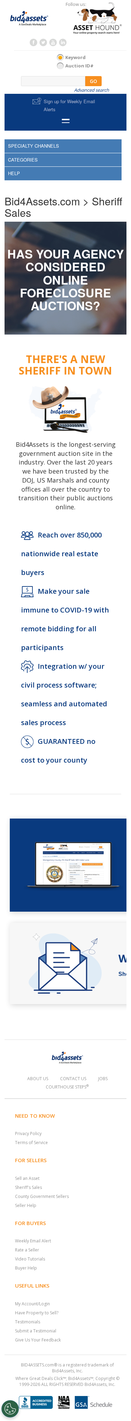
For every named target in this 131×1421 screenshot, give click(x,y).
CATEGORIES (23, 159)
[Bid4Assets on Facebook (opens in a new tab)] (33, 44)
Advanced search (91, 90)
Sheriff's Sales (28, 1187)
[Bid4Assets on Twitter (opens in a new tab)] (43, 44)
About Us (37, 1079)
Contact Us (73, 1079)
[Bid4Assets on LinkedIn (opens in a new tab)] (62, 44)
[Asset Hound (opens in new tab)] (91, 18)
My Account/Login (32, 1304)
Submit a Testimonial (35, 1331)
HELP (14, 173)
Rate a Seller (27, 1250)
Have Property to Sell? (36, 1313)
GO (93, 81)
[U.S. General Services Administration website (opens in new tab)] (93, 1400)
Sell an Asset (27, 1178)
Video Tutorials (30, 1259)
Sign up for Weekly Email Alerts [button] (69, 105)
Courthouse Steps (67, 1087)
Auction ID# (79, 66)
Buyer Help (26, 1268)
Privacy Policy (28, 1133)
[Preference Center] (10, 1409)
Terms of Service (31, 1142)
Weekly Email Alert (33, 1241)
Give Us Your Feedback (38, 1340)
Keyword (75, 57)
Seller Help (25, 1205)
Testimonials (27, 1322)
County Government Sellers (42, 1196)
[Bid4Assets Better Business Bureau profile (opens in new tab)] (35, 1400)
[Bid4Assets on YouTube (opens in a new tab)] (53, 44)
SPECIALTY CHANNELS (33, 145)
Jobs (103, 1079)
